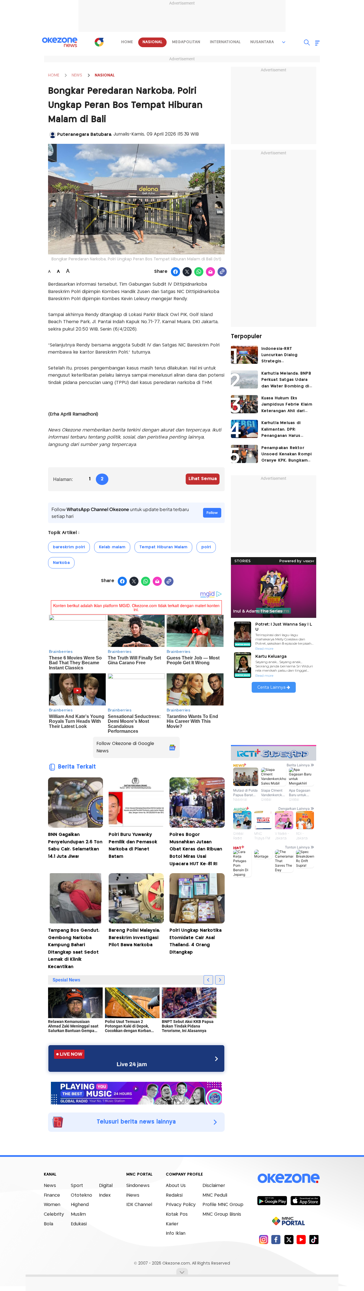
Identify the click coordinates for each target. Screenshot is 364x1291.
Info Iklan (175, 1233)
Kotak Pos (177, 1214)
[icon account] (52, 134)
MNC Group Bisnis (221, 1214)
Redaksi (174, 1195)
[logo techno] (60, 42)
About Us (176, 1186)
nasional (152, 42)
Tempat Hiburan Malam (163, 547)
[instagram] (263, 1239)
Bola (48, 1224)
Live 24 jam (132, 1064)
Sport (77, 1186)
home (127, 42)
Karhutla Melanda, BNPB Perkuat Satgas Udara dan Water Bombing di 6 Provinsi (286, 380)
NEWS (77, 75)
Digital (106, 1186)
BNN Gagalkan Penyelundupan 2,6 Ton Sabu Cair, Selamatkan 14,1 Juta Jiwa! (75, 846)
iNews (132, 1195)
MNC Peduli (214, 1195)
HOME (53, 75)
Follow (212, 512)
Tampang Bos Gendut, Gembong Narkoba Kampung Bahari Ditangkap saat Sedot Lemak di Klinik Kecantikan (74, 948)
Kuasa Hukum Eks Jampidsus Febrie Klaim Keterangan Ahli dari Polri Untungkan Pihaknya (286, 405)
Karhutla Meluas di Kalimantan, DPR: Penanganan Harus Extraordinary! (281, 430)
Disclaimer (213, 1186)
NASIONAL (105, 75)
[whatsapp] (199, 272)
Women (52, 1205)
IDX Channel (139, 1205)
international (225, 42)
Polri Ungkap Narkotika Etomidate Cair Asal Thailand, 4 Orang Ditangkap (195, 941)
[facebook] (276, 1239)
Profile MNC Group (222, 1205)
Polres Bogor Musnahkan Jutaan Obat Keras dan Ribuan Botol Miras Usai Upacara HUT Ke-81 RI (195, 849)
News (50, 1186)
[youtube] (301, 1239)
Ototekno (81, 1195)
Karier (172, 1224)
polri (206, 547)
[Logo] (99, 42)
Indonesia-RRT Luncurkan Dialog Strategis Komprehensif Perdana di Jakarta (286, 356)
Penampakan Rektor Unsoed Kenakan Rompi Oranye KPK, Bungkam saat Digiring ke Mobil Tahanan (286, 455)
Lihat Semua (203, 479)
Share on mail (210, 272)
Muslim (78, 1214)
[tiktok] (313, 1239)
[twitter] (288, 1239)
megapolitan (186, 42)
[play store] (272, 1200)
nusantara (262, 42)
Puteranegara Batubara (84, 134)
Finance (52, 1195)
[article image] (244, 355)
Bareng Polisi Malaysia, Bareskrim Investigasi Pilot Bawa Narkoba (134, 937)
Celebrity (54, 1214)
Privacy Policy (181, 1205)
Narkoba (61, 563)
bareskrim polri (69, 547)
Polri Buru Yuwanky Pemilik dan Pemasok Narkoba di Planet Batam (133, 846)
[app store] (305, 1200)
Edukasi (79, 1224)
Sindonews (138, 1186)
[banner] (136, 1092)
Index (105, 1195)
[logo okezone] (289, 1178)
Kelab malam (112, 547)
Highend (80, 1205)
